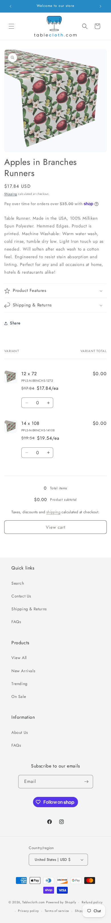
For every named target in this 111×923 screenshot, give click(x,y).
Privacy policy (28, 910)
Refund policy (92, 902)
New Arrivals (23, 671)
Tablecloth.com (33, 902)
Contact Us (21, 596)
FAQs (16, 622)
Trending (19, 683)
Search (17, 583)
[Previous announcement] (10, 6)
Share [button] (15, 323)
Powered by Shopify (61, 902)
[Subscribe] (86, 781)
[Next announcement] (100, 6)
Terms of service (57, 910)
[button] (11, 26)
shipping (53, 512)
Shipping (10, 194)
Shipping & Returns (29, 609)
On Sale (18, 696)
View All (19, 658)
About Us (19, 732)
